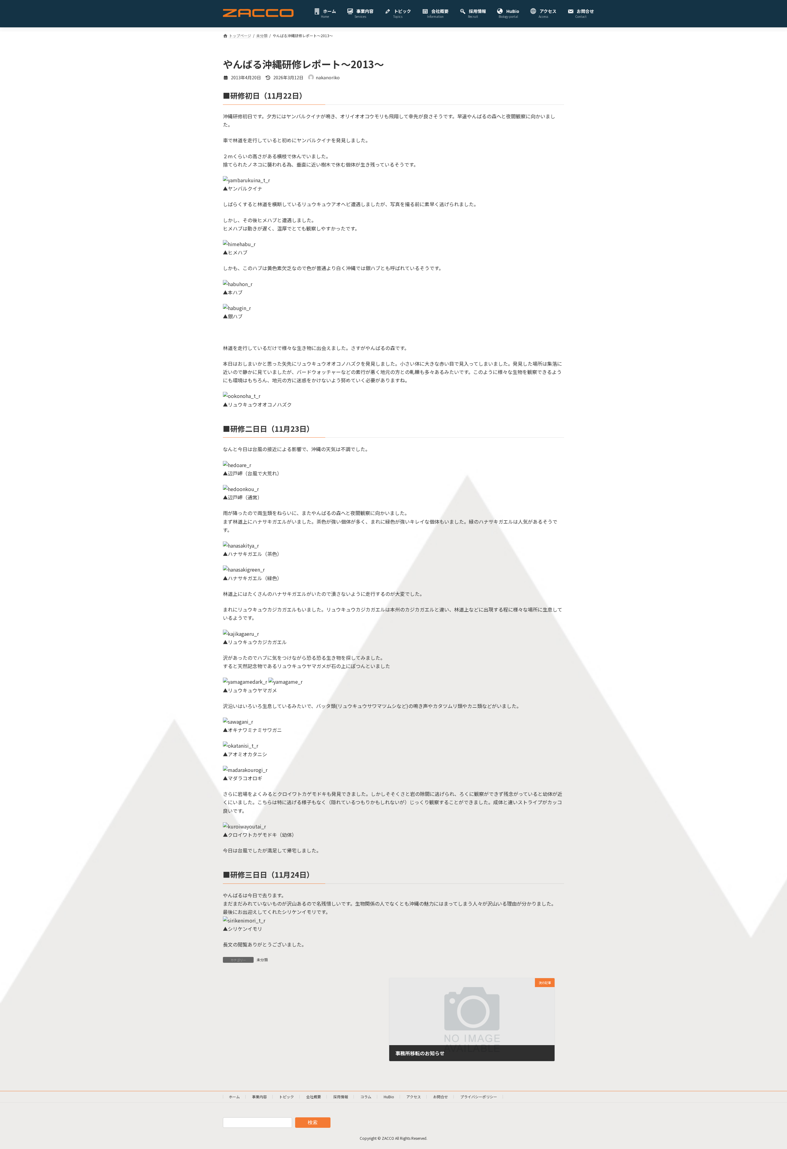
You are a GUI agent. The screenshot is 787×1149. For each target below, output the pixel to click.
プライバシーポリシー (478, 1096)
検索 (313, 1122)
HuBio (389, 1096)
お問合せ (440, 1096)
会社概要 (313, 1096)
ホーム (234, 1096)
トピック (286, 1096)
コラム (365, 1096)
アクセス (413, 1096)
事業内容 (259, 1096)
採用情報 (340, 1096)
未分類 (262, 959)
